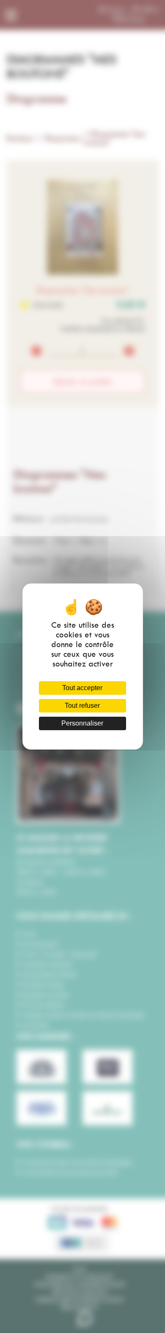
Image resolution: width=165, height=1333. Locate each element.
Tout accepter (82, 687)
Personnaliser (82, 723)
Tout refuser (82, 705)
